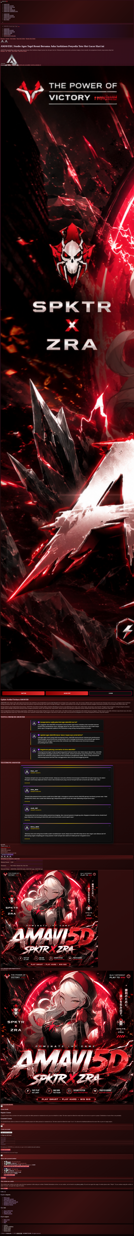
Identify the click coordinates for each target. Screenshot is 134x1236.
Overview (3, 65)
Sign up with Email (6, 1135)
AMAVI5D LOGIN (9, 1199)
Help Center (7, 1219)
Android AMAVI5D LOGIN (11, 1202)
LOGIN (111, 693)
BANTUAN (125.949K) (24, 65)
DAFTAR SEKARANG (7, 1104)
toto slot (55, 706)
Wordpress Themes (8, 1204)
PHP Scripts (7, 1197)
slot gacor (78, 712)
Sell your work (7, 1212)
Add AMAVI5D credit (9, 1175)
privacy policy (80, 1184)
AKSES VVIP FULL (7, 854)
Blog (5, 1222)
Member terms (7, 1228)
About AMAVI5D (8, 1211)
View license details (5, 847)
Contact (6, 1225)
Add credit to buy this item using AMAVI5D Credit (16, 1166)
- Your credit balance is (19, 1165)
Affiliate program (8, 1213)
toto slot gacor (54, 702)
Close (2, 1124)
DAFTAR (23, 693)
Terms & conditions (8, 1226)
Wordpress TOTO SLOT (10, 1203)
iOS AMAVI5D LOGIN (10, 1200)
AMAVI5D (3, 702)
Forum (5, 1221)
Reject (2, 1188)
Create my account (5, 1149)
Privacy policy (7, 1229)
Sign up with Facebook (6, 1132)
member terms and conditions (34, 1147)
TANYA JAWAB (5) (36, 65)
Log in (16, 1152)
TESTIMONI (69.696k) (12, 65)
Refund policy (7, 1230)
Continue (3, 1177)
